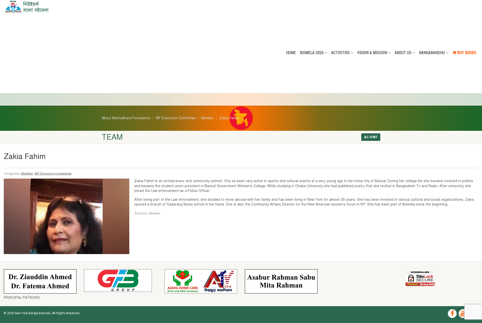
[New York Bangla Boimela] (80, 6)
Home (291, 52)
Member (27, 174)
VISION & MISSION (372, 52)
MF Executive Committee (52, 174)
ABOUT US (403, 52)
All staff (370, 137)
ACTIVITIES (340, 52)
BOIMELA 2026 (312, 52)
